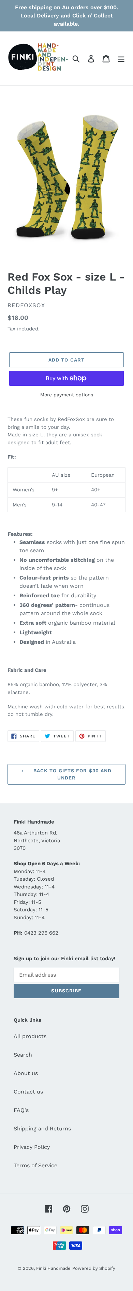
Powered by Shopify (93, 1268)
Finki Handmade (53, 1268)
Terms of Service (35, 1165)
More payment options (66, 394)
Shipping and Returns (42, 1128)
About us (26, 1073)
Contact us (28, 1091)
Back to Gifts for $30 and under (71, 774)
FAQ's (21, 1110)
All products (30, 1036)
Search (23, 1054)
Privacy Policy (32, 1147)
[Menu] (121, 58)
